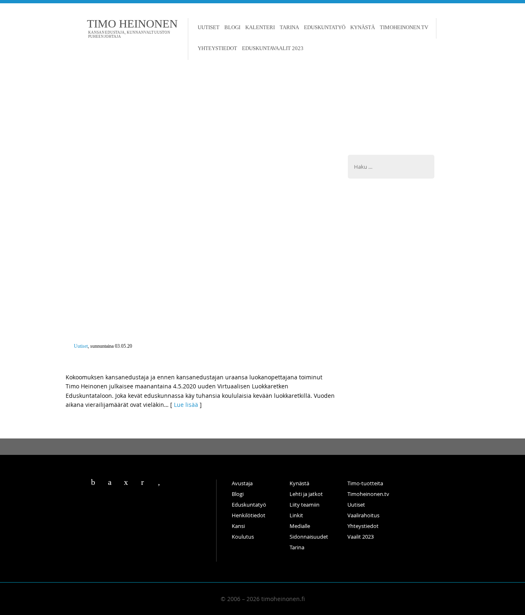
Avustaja (242, 483)
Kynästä (362, 27)
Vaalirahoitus (363, 515)
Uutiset (208, 27)
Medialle (300, 526)
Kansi (238, 526)
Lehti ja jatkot (306, 494)
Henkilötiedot (248, 515)
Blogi (232, 27)
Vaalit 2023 (360, 536)
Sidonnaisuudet (309, 536)
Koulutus (243, 536)
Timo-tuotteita (365, 483)
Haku (444, 28)
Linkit (296, 515)
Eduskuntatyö (324, 27)
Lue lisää (186, 404)
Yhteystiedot (217, 48)
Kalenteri (260, 27)
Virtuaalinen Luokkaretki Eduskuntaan (142, 353)
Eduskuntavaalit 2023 (273, 48)
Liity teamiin (305, 504)
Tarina (289, 27)
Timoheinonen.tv (404, 27)
